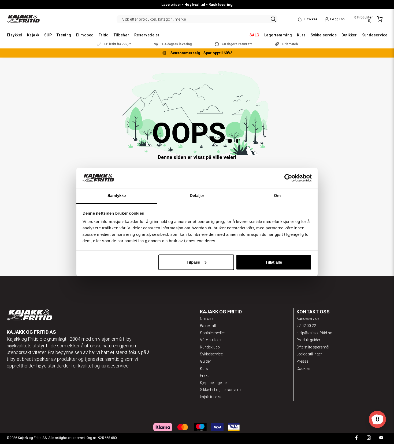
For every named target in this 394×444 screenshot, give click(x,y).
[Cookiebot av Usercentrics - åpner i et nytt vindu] (288, 178)
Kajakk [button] (33, 35)
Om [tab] (277, 195)
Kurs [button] (301, 35)
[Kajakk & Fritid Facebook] (356, 438)
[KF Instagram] (369, 438)
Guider (205, 361)
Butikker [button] (349, 35)
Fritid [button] (104, 35)
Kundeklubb (210, 347)
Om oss (207, 318)
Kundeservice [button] (375, 35)
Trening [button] (64, 35)
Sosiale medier (212, 333)
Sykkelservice (211, 354)
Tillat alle (273, 262)
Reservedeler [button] (147, 35)
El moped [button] (85, 35)
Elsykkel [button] (14, 35)
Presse (302, 361)
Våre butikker (211, 340)
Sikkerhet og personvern (220, 390)
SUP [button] (48, 35)
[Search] (273, 19)
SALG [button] (254, 35)
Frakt (204, 375)
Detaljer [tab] (197, 195)
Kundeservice (307, 318)
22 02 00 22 (306, 326)
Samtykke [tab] (116, 195)
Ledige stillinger (309, 354)
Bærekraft (208, 326)
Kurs (204, 368)
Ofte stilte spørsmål (312, 347)
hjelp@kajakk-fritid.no (314, 333)
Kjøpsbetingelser (214, 383)
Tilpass (193, 262)
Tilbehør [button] (121, 35)
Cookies (303, 368)
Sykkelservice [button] (324, 35)
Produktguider (308, 340)
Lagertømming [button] (278, 35)
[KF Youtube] (381, 438)
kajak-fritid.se (211, 397)
